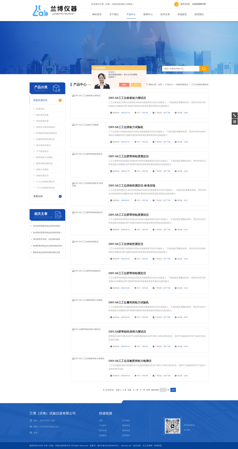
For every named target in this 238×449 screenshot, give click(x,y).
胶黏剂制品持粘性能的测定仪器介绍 (48, 252)
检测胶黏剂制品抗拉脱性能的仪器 (47, 246)
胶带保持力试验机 (44, 157)
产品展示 (103, 425)
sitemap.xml (126, 445)
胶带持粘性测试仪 (44, 163)
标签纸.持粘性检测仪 (45, 127)
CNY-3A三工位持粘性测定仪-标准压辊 (132, 185)
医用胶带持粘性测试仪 (46, 133)
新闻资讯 (126, 425)
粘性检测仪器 (42, 121)
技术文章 (165, 14)
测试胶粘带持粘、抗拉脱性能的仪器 (48, 239)
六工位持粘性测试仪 (45, 181)
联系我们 (199, 14)
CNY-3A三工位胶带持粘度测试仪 (129, 214)
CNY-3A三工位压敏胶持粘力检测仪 (130, 360)
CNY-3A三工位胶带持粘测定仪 (127, 273)
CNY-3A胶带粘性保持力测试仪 (127, 331)
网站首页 (97, 14)
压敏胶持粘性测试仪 (45, 139)
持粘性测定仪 (42, 175)
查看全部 (38, 196)
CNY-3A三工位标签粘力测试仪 (127, 97)
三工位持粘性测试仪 (45, 187)
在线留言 (182, 14)
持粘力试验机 (42, 169)
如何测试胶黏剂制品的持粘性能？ (47, 232)
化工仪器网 (147, 445)
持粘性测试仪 (40, 100)
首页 (160, 84)
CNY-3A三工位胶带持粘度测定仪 (129, 156)
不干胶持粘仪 (42, 151)
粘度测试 (40, 109)
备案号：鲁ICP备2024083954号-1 (104, 445)
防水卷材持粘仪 (43, 145)
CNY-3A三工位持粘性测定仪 (126, 243)
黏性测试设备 (42, 115)
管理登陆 (158, 445)
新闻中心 (148, 14)
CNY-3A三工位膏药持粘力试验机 (129, 302)
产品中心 (131, 14)
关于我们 (114, 14)
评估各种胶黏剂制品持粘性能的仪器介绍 (48, 226)
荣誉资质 (126, 430)
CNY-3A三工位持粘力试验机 (126, 127)
